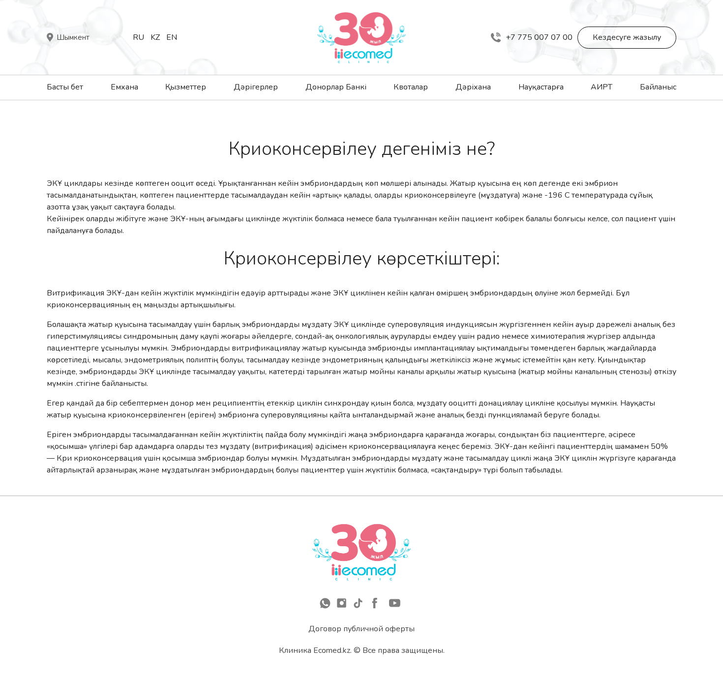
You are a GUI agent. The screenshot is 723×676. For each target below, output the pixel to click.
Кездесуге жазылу (627, 37)
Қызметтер (185, 87)
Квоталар (410, 87)
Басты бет (65, 87)
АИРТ (601, 87)
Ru (138, 37)
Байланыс (658, 87)
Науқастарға (541, 87)
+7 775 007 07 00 (539, 37)
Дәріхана (473, 87)
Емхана (124, 87)
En (171, 37)
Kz (155, 37)
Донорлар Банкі (335, 87)
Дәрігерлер (256, 87)
